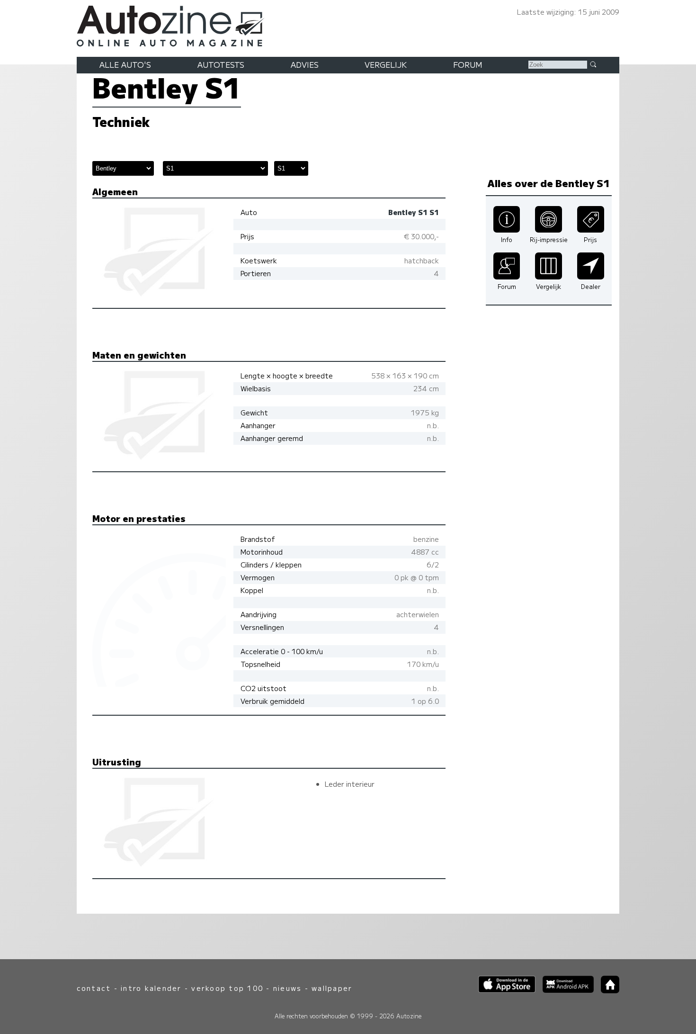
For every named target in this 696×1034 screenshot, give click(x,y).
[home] (606, 990)
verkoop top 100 (227, 988)
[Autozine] (348, 24)
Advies (305, 64)
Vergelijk (386, 64)
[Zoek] (592, 64)
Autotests (220, 64)
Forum (467, 64)
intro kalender (151, 988)
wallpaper (332, 988)
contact (94, 988)
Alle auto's (125, 64)
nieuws (287, 988)
